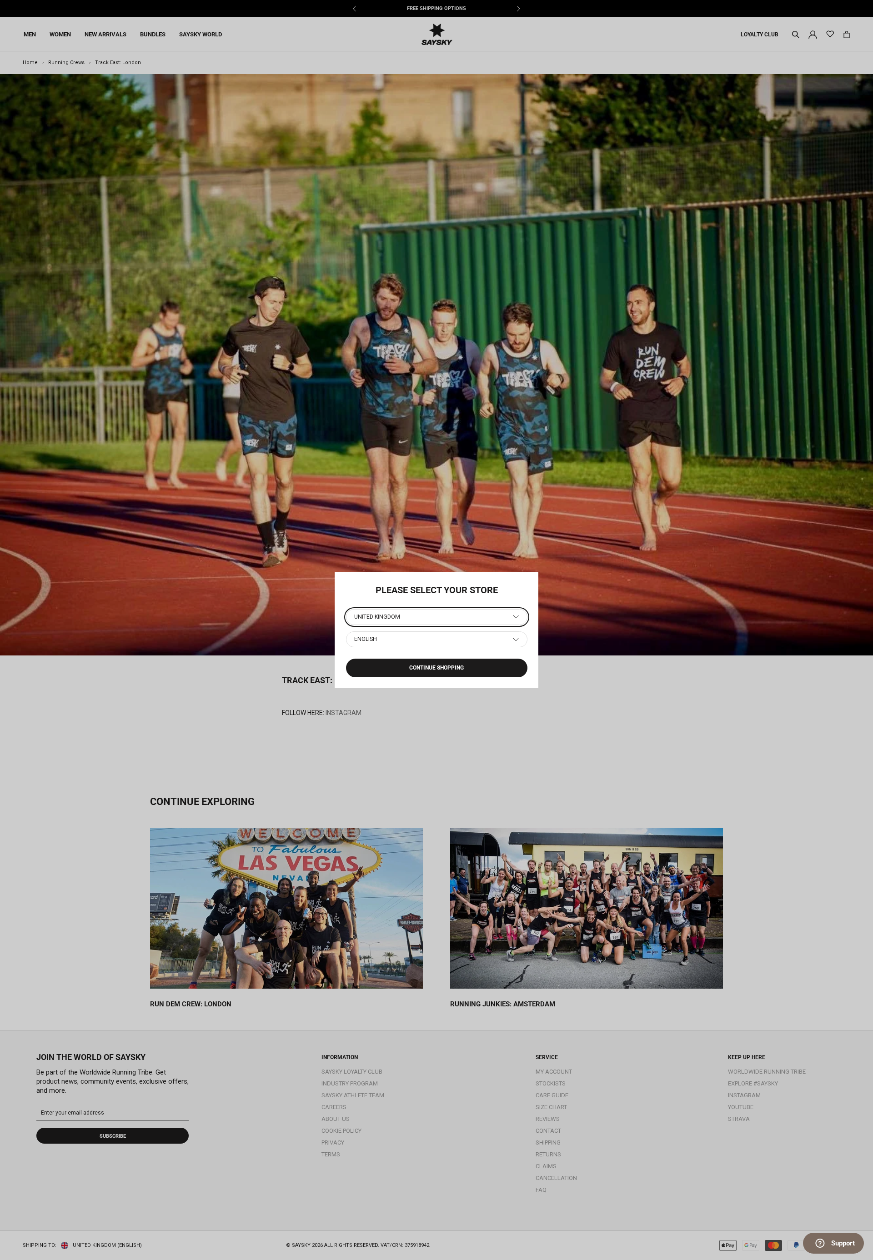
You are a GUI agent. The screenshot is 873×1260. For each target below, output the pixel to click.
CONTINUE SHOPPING (436, 668)
